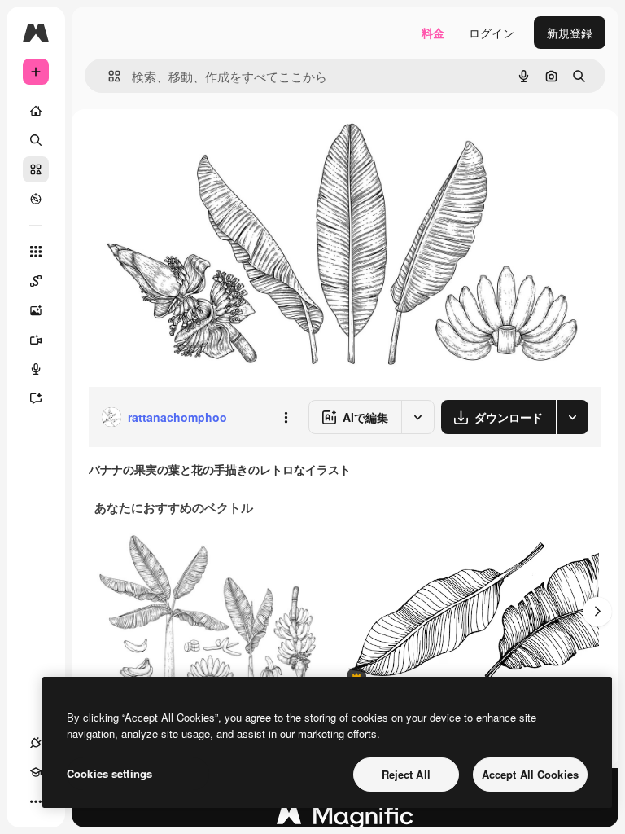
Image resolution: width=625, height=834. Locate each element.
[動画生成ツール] (36, 340)
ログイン (491, 32)
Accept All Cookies (530, 774)
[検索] (36, 140)
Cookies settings (109, 773)
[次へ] (597, 611)
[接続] (36, 743)
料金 (433, 32)
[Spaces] (36, 281)
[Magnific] (345, 819)
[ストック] (36, 169)
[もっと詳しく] (36, 199)
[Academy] (36, 772)
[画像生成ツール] (36, 310)
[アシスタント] (36, 398)
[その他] (36, 801)
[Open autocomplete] (107, 76)
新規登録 (569, 32)
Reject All (406, 774)
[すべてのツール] (36, 252)
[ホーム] (36, 111)
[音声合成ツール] (36, 369)
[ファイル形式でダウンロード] (572, 417)
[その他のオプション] (285, 417)
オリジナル (199, 146)
